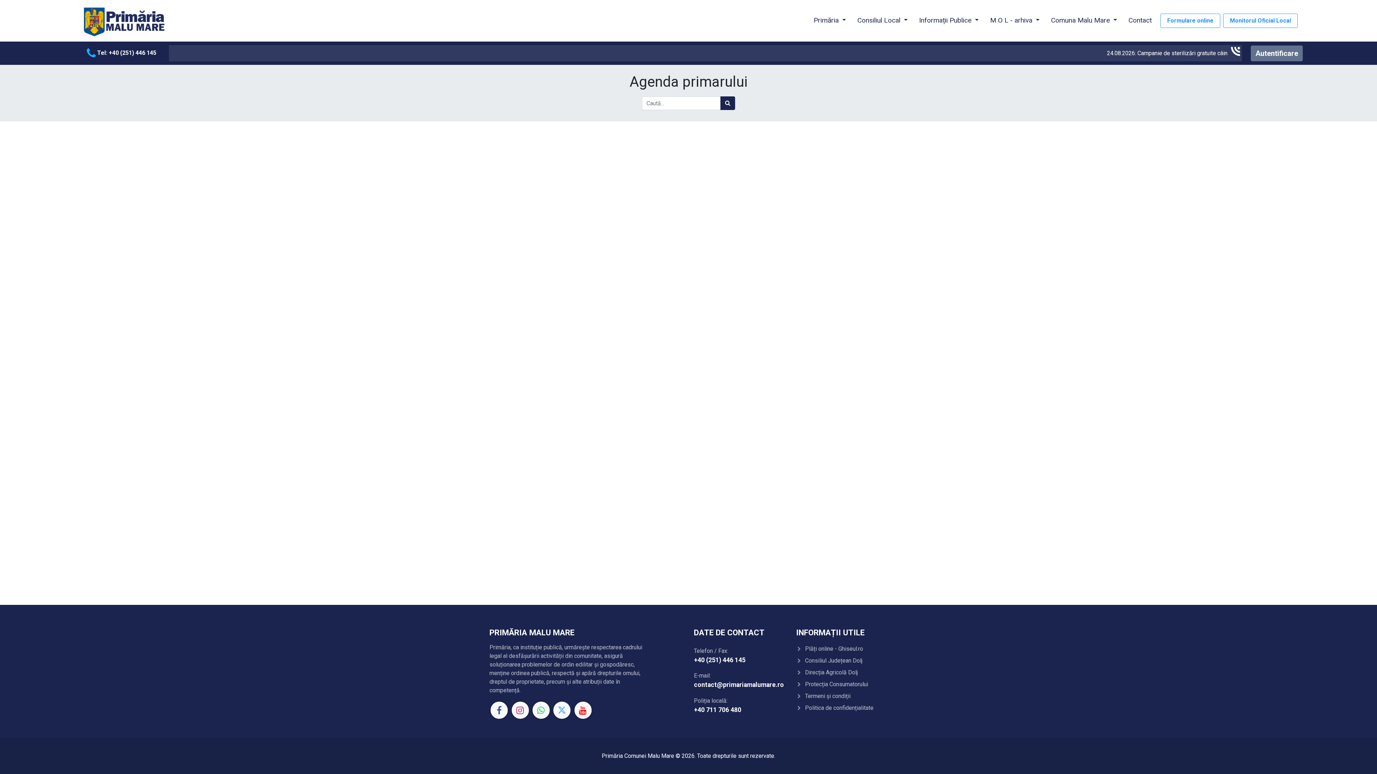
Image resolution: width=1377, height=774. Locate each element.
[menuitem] (1140, 21)
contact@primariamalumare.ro (739, 684)
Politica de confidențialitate (839, 707)
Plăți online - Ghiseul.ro (834, 648)
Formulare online (1190, 20)
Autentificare (1276, 53)
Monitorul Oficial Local (1260, 20)
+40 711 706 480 (717, 709)
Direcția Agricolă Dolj (831, 672)
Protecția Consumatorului (836, 684)
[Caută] (727, 103)
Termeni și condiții (828, 696)
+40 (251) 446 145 (720, 660)
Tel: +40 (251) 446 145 (126, 52)
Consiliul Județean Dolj (833, 660)
